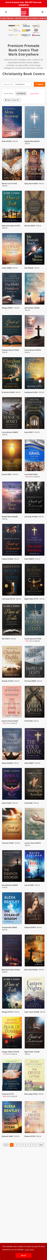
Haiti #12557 (7, 803)
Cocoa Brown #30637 (10, 432)
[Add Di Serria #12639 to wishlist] (18, 382)
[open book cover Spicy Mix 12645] (34, 164)
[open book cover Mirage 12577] (12, 993)
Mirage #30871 (7, 308)
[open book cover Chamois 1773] (12, 1075)
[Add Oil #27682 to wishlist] (41, 793)
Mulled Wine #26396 (10, 517)
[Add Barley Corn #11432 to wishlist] (18, 176)
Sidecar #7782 (29, 1136)
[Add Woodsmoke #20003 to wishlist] (18, 877)
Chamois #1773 (8, 1094)
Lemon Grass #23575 (32, 843)
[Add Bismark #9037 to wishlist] (18, 1126)
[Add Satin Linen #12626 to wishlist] (41, 1002)
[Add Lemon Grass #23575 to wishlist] (41, 835)
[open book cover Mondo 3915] (34, 207)
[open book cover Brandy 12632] (12, 662)
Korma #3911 (7, 474)
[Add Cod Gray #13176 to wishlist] (18, 589)
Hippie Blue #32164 (31, 141)
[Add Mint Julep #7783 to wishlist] (41, 1086)
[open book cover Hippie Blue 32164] (34, 122)
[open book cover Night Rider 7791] (34, 580)
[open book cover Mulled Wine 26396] (12, 498)
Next (41, 1145)
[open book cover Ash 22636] (34, 249)
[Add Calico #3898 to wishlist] (18, 258)
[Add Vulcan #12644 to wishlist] (18, 549)
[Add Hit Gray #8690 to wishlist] (41, 671)
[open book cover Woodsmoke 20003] (12, 866)
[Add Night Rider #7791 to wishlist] (41, 589)
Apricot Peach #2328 (10, 721)
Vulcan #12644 (7, 559)
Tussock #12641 (8, 843)
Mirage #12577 (7, 1012)
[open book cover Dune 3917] (34, 413)
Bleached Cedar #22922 (11, 970)
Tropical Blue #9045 (9, 927)
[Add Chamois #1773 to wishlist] (18, 1086)
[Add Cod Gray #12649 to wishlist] (41, 509)
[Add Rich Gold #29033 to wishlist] (41, 962)
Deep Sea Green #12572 (11, 226)
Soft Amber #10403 (31, 308)
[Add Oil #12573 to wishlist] (18, 631)
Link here (39, 68)
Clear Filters (34, 93)
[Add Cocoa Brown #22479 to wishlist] (41, 342)
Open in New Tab (13, 100)
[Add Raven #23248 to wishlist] (18, 753)
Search (40, 84)
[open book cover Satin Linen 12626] (34, 993)
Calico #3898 (7, 268)
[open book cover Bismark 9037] (12, 1117)
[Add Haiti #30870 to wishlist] (41, 549)
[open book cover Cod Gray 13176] (12, 580)
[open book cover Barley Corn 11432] (12, 164)
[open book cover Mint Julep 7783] (34, 1075)
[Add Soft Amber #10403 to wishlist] (41, 300)
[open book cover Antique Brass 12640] (12, 331)
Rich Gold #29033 (31, 970)
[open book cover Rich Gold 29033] (34, 951)
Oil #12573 (6, 639)
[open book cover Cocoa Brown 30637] (12, 413)
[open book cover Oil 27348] (34, 702)
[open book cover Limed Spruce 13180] (34, 620)
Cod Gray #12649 (31, 517)
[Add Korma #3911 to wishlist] (18, 467)
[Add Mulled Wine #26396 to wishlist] (18, 509)
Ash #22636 (28, 268)
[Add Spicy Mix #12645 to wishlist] (41, 176)
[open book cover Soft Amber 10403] (34, 289)
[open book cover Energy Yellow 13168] (12, 1033)
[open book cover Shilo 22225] (12, 122)
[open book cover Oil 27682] (34, 784)
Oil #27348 (28, 721)
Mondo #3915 (29, 226)
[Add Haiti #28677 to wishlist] (41, 753)
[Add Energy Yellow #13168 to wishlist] (18, 1044)
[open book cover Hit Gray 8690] (34, 662)
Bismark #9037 (7, 1136)
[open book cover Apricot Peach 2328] (12, 702)
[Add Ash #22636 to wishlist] (41, 258)
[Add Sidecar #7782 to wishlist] (41, 1126)
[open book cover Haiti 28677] (34, 744)
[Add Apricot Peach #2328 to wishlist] (18, 713)
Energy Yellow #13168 (10, 1052)
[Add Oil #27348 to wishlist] (41, 713)
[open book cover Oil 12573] (12, 620)
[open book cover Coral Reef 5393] (34, 455)
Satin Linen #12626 (31, 1012)
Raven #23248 (7, 763)
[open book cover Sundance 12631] (34, 373)
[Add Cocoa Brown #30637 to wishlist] (18, 425)
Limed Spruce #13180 (32, 639)
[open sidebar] (6, 12)
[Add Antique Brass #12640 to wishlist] (18, 342)
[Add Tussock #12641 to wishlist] (18, 835)
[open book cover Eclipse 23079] (34, 908)
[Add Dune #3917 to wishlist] (41, 425)
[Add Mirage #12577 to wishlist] (18, 1002)
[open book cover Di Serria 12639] (12, 373)
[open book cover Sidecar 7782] (34, 1117)
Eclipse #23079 (30, 927)
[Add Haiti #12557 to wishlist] (18, 793)
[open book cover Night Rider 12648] (34, 1033)
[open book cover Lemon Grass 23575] (34, 824)
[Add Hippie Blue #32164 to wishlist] (41, 134)
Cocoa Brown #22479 (32, 350)
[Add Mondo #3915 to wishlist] (41, 218)
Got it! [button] (23, 1255)
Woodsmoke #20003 (10, 885)
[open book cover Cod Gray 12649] (34, 498)
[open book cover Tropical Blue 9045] (12, 908)
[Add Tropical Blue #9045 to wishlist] (18, 920)
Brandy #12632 (7, 681)
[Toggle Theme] (42, 12)
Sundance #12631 (31, 392)
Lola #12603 (29, 885)
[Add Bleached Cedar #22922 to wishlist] (18, 962)
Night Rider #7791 (31, 599)
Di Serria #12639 (8, 392)
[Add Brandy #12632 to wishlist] (18, 671)
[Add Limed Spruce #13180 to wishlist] (41, 631)
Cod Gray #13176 (8, 599)
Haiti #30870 (29, 559)
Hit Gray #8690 (30, 681)
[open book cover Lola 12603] (34, 866)
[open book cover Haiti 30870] (34, 540)
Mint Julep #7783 (31, 1094)
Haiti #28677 (29, 763)
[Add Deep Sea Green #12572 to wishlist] (18, 218)
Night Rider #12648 (31, 1052)
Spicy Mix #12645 (31, 183)
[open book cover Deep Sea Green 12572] (12, 207)
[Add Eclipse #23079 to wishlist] (41, 920)
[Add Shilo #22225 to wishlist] (18, 134)
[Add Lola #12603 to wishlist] (41, 877)
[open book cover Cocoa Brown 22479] (34, 331)
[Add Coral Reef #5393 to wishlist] (41, 467)
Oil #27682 (28, 803)
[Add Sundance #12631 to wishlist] (41, 382)
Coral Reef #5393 (31, 474)
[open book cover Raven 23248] (12, 744)
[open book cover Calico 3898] (12, 249)
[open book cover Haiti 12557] (12, 784)
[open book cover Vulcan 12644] (12, 540)
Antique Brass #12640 (10, 350)
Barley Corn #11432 (9, 183)
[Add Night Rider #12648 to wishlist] (41, 1044)
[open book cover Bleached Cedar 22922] (12, 951)
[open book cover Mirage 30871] (12, 289)
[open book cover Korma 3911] (12, 455)
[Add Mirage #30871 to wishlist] (18, 300)
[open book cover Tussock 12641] (12, 824)
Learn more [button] (29, 1250)
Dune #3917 (29, 432)
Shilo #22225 (7, 141)
